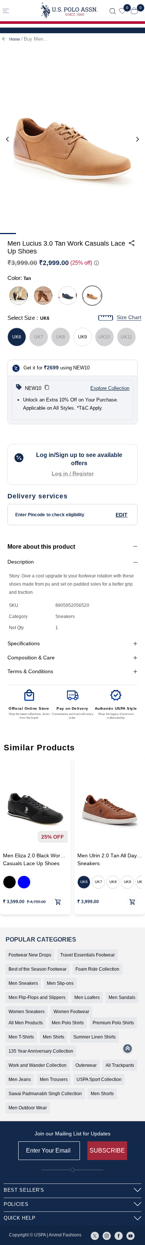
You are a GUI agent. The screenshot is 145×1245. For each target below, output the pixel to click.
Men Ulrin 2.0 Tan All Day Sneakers (107, 860)
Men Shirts (53, 1037)
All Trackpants (120, 1065)
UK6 (16, 337)
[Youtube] (130, 1235)
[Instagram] (107, 1235)
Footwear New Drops (30, 955)
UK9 (82, 337)
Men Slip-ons (60, 983)
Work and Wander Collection (38, 1065)
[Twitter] (95, 1235)
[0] (122, 10)
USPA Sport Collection (99, 1079)
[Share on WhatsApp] (76, 273)
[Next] (137, 139)
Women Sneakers (27, 1011)
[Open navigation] (17, 10)
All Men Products (26, 1022)
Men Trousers (54, 1079)
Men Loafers (87, 997)
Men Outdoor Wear (28, 1107)
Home (14, 39)
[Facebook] (119, 1235)
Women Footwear (71, 1011)
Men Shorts (102, 1093)
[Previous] (7, 139)
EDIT (122, 515)
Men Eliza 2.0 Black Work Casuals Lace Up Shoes (33, 860)
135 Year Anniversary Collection (41, 1051)
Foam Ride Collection (97, 969)
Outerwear (86, 1065)
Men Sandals (122, 997)
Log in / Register (73, 473)
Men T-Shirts (21, 1037)
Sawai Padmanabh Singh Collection (45, 1093)
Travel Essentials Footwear (87, 955)
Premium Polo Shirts (113, 1022)
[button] (46, 388)
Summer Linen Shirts (94, 1037)
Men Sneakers (23, 983)
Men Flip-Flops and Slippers (37, 997)
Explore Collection (109, 388)
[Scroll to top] (127, 1050)
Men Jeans (20, 1079)
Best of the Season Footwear (38, 969)
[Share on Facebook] (93, 273)
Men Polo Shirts (68, 1022)
